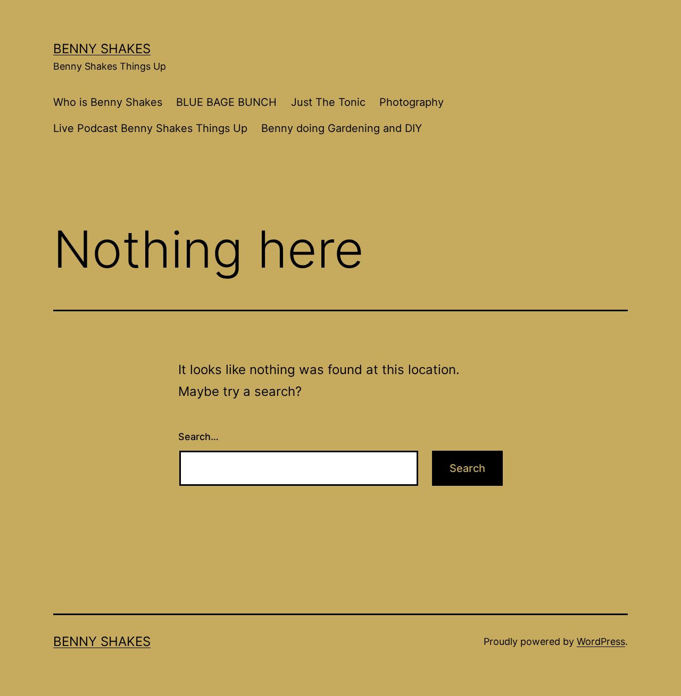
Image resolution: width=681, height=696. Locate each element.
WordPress (601, 641)
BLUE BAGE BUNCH (226, 102)
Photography (411, 102)
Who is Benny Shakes (107, 102)
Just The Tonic (328, 102)
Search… (198, 436)
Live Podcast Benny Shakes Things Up (150, 128)
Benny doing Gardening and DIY (341, 128)
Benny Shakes (102, 48)
